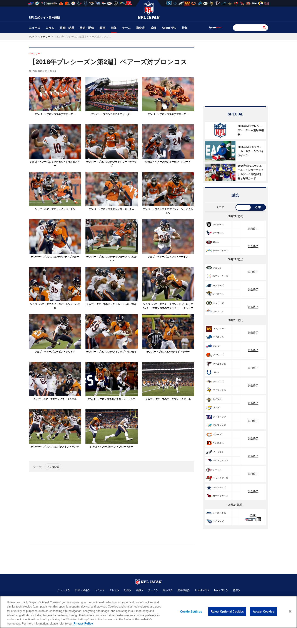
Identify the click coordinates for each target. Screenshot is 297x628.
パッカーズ (218, 303)
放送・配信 (87, 27)
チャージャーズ (220, 250)
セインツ (217, 399)
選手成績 (182, 590)
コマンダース (219, 328)
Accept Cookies (263, 611)
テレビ (113, 590)
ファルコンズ (219, 364)
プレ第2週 (53, 467)
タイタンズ (218, 521)
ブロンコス (218, 311)
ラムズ (216, 407)
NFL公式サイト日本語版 (44, 17)
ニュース (34, 27)
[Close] (290, 611)
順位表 (140, 27)
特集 (184, 27)
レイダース (218, 224)
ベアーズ (217, 434)
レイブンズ (218, 381)
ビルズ (216, 346)
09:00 (253, 515)
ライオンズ (218, 337)
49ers (216, 242)
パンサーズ (218, 285)
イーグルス (218, 452)
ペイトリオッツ (220, 460)
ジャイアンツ (219, 417)
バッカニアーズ (220, 478)
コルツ (216, 372)
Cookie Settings (191, 611)
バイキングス (219, 390)
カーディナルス (220, 495)
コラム (50, 27)
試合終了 (253, 228)
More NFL (220, 590)
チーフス (217, 470)
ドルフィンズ (219, 425)
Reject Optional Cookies (227, 611)
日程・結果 (67, 27)
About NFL (169, 27)
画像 (114, 27)
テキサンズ (218, 233)
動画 (102, 27)
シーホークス (219, 513)
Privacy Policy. (83, 623)
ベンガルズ (218, 443)
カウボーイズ (219, 487)
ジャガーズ (218, 294)
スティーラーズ (220, 276)
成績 (153, 27)
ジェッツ (217, 268)
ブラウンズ (218, 354)
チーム (126, 27)
